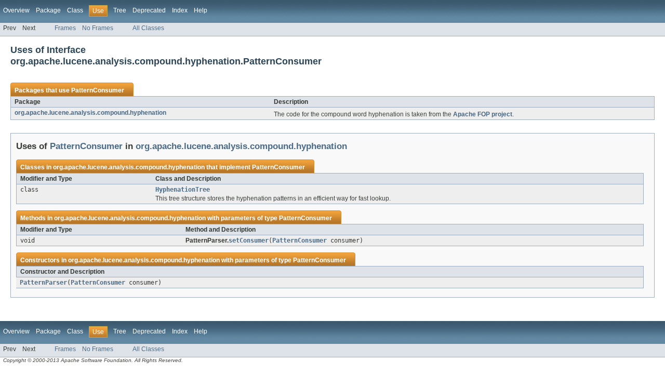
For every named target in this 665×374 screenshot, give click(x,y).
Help (200, 10)
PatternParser (43, 282)
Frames (65, 28)
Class (75, 10)
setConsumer (249, 240)
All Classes (148, 28)
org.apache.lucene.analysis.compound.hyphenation (90, 112)
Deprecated (149, 10)
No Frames (97, 28)
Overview (16, 10)
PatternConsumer (97, 90)
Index (180, 10)
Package (48, 10)
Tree (119, 10)
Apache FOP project (482, 114)
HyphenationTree (182, 189)
